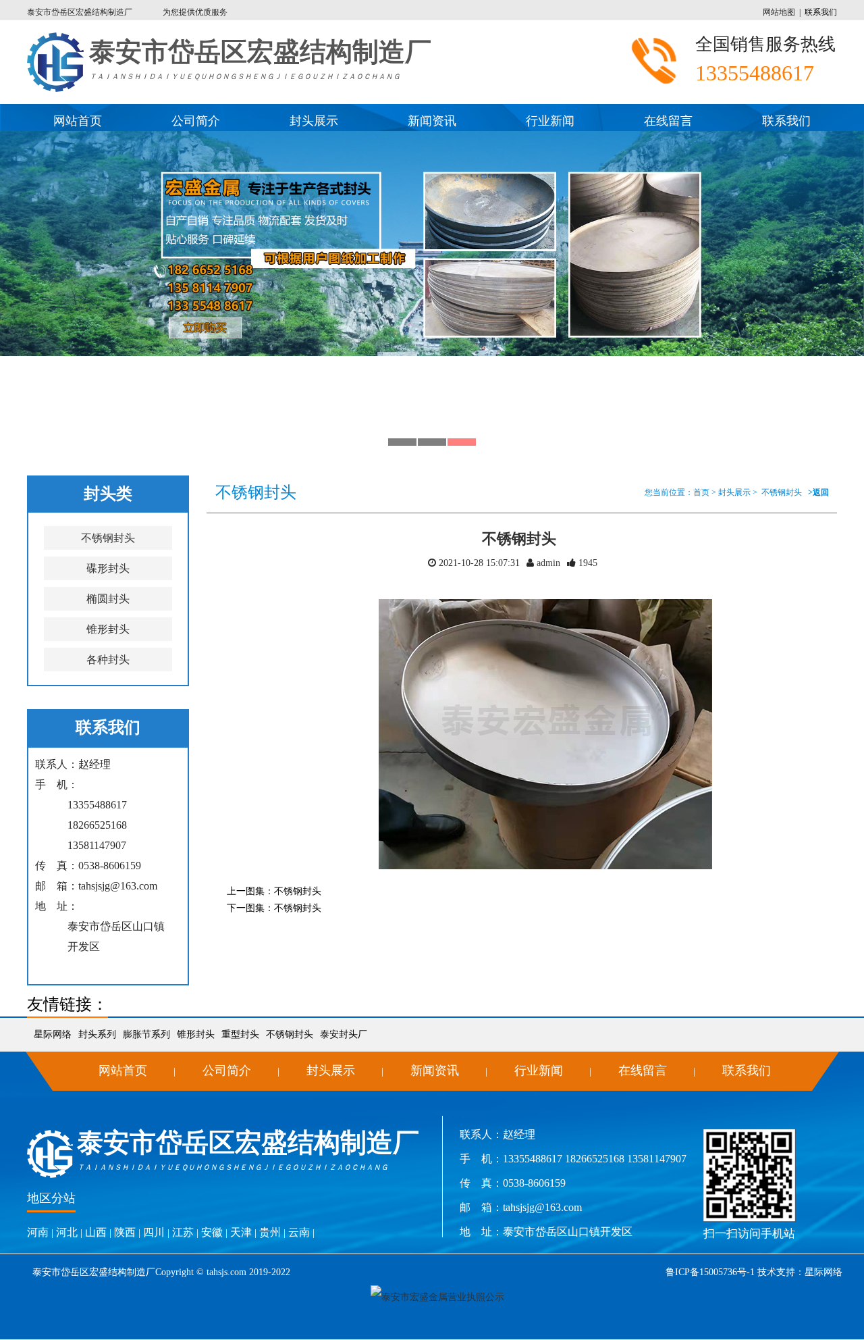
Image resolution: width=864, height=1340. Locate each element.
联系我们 (821, 12)
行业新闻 (550, 121)
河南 (38, 1232)
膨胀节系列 (146, 1034)
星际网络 (53, 1034)
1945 (587, 563)
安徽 (212, 1232)
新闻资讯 (432, 121)
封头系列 (97, 1034)
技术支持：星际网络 (798, 1272)
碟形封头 (108, 568)
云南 (299, 1232)
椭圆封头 (108, 598)
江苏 (183, 1232)
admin (547, 563)
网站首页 (77, 121)
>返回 (818, 492)
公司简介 (195, 121)
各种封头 (108, 659)
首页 (701, 492)
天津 (241, 1232)
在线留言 (668, 121)
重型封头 (240, 1034)
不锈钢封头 (108, 538)
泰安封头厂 (343, 1034)
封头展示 (314, 121)
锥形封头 (108, 629)
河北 (67, 1232)
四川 (154, 1232)
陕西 (125, 1232)
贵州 (270, 1232)
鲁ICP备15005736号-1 (710, 1272)
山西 (96, 1232)
